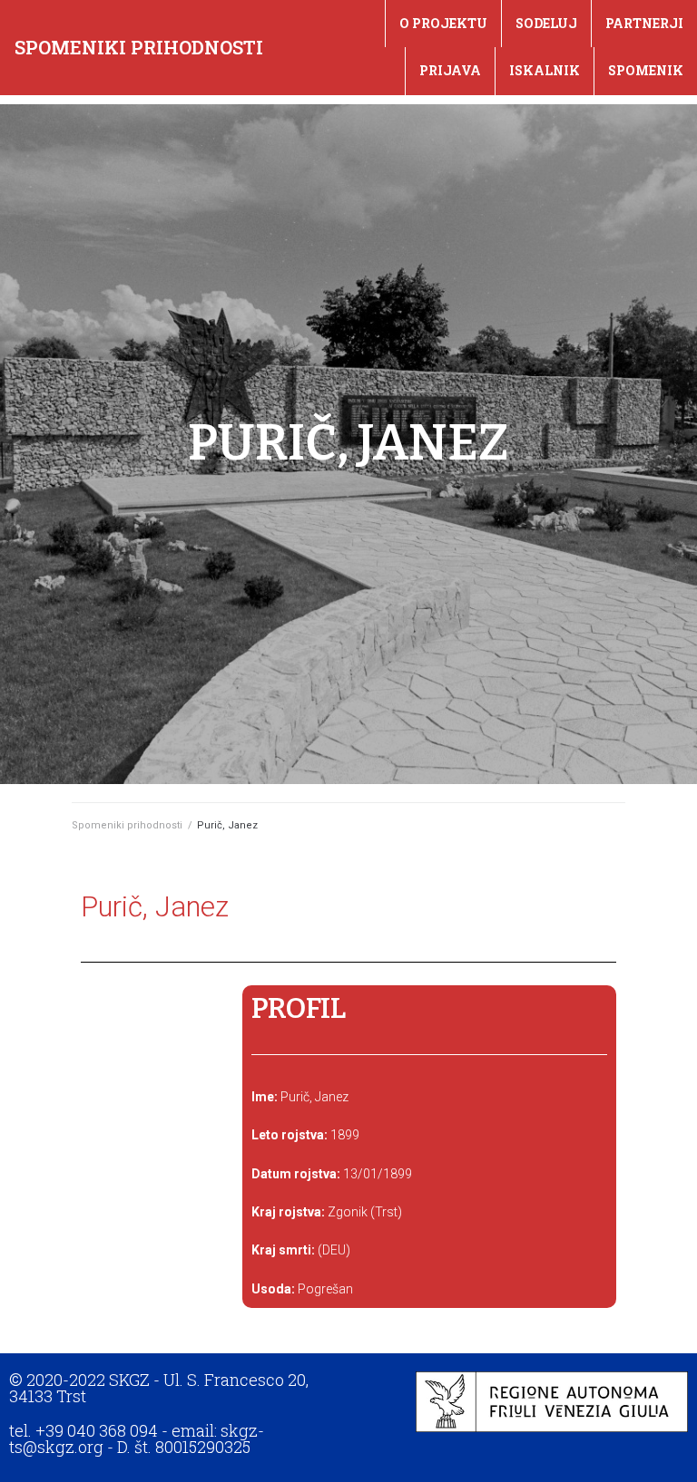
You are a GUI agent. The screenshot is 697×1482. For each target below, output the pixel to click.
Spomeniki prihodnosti (139, 47)
